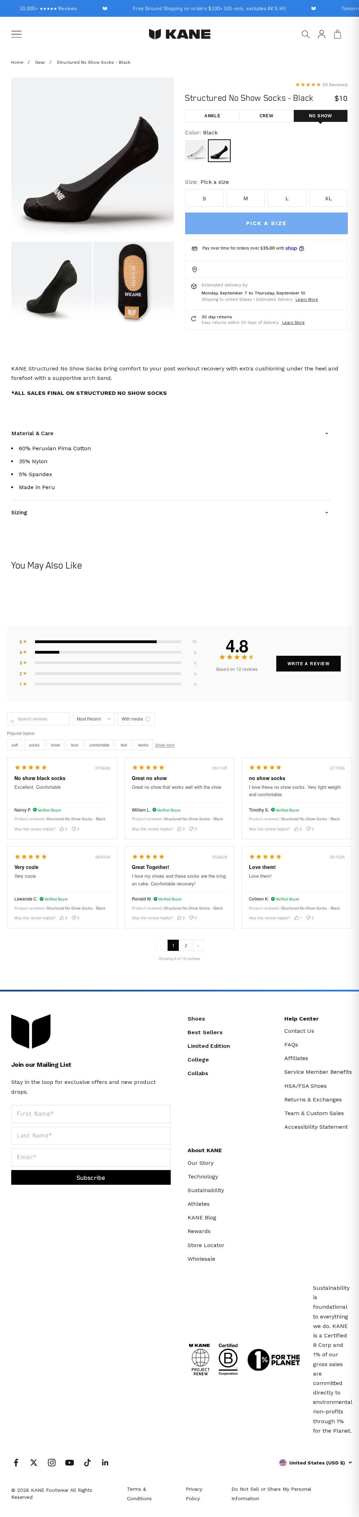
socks (34, 744)
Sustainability (206, 1190)
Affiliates (296, 1058)
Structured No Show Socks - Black (93, 62)
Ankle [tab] (212, 115)
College (198, 1059)
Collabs (198, 1073)
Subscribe (91, 1177)
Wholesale (201, 1258)
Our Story (201, 1163)
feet (124, 744)
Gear (40, 62)
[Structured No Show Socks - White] (195, 150)
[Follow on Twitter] (34, 1462)
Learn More (307, 299)
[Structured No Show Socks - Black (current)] (219, 150)
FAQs (291, 1044)
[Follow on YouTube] (69, 1462)
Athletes (199, 1204)
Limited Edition (209, 1046)
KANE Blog (202, 1217)
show (55, 744)
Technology (203, 1176)
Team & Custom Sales (314, 1113)
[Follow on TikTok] (87, 1462)
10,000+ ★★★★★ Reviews (42, 8)
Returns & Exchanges (313, 1099)
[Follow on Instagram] (51, 1462)
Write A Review (308, 663)
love (74, 744)
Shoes (196, 1018)
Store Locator (206, 1245)
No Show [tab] (320, 115)
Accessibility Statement (316, 1126)
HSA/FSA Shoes (305, 1086)
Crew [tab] (266, 115)
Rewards (199, 1231)
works (143, 744)
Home (17, 62)
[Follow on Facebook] (16, 1462)
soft (15, 744)
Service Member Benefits (318, 1072)
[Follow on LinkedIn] (105, 1462)
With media (132, 719)
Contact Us (299, 1031)
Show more (165, 744)
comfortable (99, 744)
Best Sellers (205, 1032)
